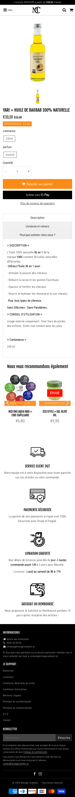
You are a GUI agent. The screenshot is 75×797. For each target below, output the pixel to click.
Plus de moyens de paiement (37, 203)
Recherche (8, 670)
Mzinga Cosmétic (30, 782)
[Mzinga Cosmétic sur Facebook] (35, 774)
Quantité (8, 162)
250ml (9, 138)
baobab (10, 154)
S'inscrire (64, 737)
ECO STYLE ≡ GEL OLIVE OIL (55, 413)
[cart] (71, 10)
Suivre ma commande (18, 639)
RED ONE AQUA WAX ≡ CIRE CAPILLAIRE (20, 413)
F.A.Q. (6, 714)
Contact (7, 720)
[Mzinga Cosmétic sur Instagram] (40, 774)
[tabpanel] (38, 97)
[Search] (64, 10)
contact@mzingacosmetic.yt (21, 646)
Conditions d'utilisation (15, 689)
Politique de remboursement (17, 708)
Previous (7, 402)
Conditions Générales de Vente (19, 683)
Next (67, 402)
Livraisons (8, 677)
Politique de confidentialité (17, 701)
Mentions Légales (12, 695)
